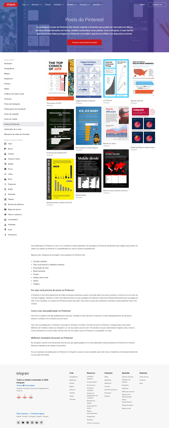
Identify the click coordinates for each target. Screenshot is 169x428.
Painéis (71, 383)
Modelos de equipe (91, 402)
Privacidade (30, 385)
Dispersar (12, 184)
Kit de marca (91, 385)
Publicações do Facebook (15, 109)
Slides (6, 89)
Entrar (142, 5)
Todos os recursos (93, 423)
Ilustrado (11, 194)
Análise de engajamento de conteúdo (92, 395)
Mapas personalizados (92, 412)
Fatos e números (15, 214)
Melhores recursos (128, 391)
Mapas (7, 74)
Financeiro (12, 235)
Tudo (10, 144)
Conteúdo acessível (90, 389)
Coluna (11, 154)
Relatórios (8, 79)
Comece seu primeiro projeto (84, 42)
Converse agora (37, 413)
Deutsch (25, 416)
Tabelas (72, 393)
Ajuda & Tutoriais (127, 377)
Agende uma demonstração (127, 396)
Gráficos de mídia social (14, 94)
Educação (108, 393)
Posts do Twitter (10, 119)
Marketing (108, 380)
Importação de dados (92, 407)
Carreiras (142, 380)
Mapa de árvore (14, 209)
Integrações (91, 416)
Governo (107, 386)
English (19, 416)
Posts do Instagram (12, 104)
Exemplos (125, 385)
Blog (141, 383)
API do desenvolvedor (127, 401)
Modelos (90, 420)
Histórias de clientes (126, 381)
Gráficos (72, 390)
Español (39, 416)
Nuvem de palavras (16, 204)
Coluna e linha (14, 159)
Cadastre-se (157, 5)
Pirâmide (11, 225)
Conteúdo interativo (90, 378)
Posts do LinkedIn (11, 114)
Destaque (8, 64)
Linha (10, 174)
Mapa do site (126, 408)
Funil (10, 230)
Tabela (11, 199)
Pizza (10, 169)
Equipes (107, 396)
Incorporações (92, 382)
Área (10, 179)
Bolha (10, 189)
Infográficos (9, 69)
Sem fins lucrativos (111, 390)
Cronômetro (13, 220)
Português (32, 416)
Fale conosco (22, 413)
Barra (10, 149)
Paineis (7, 84)
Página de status (127, 405)
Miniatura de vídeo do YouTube (17, 134)
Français (45, 416)
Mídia (106, 377)
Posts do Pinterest (11, 124)
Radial (10, 164)
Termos (20, 385)
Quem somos (144, 377)
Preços (48, 5)
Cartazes (8, 99)
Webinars (125, 388)
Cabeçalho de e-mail (12, 129)
